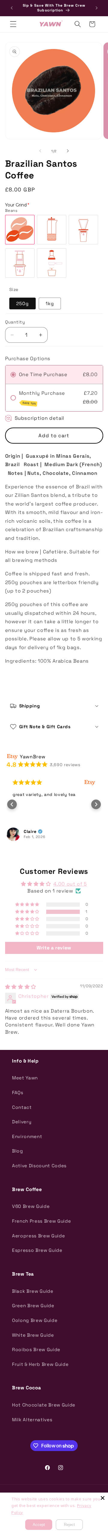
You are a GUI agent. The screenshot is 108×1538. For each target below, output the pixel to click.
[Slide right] (67, 151)
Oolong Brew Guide (34, 1320)
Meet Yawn (25, 1078)
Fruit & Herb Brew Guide (40, 1364)
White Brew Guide (33, 1335)
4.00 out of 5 (70, 884)
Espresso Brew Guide (37, 1250)
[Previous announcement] (11, 8)
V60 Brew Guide (31, 1206)
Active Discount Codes (39, 1165)
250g (22, 303)
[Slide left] (40, 151)
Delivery (21, 1122)
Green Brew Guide (33, 1305)
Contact (22, 1107)
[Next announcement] (96, 8)
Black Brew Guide (32, 1291)
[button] (13, 24)
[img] (20, 987)
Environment (27, 1136)
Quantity (15, 322)
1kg (50, 303)
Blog (17, 1151)
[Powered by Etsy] (22, 782)
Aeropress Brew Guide (38, 1236)
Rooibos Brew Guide (36, 1349)
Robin (58, 831)
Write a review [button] (54, 948)
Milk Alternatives (32, 1419)
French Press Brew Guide (41, 1221)
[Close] (103, 1498)
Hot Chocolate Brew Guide (43, 1405)
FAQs (17, 1092)
